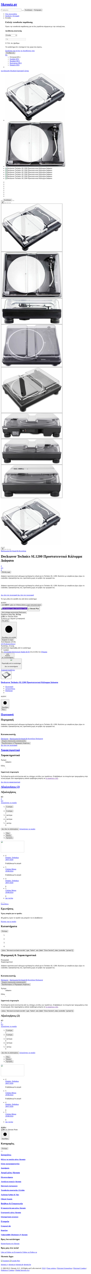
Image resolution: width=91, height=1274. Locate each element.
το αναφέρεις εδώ (52, 778)
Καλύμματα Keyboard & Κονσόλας (13, 551)
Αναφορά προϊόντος (8, 670)
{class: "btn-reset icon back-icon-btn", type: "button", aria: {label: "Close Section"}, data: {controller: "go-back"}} (37, 950)
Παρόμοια (9, 691)
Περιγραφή (9, 687)
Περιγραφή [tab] (5, 960)
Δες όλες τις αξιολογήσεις (10, 829)
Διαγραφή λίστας (23, 71)
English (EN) (14, 59)
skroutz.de (19, 1264)
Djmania (44, 652)
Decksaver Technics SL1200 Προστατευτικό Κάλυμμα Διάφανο (29, 682)
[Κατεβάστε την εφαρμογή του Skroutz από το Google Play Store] (15, 1261)
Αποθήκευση (10, 53)
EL (6, 55)
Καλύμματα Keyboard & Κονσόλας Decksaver (26, 739)
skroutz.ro (12, 1264)
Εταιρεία (5, 1221)
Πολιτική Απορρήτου (64, 1268)
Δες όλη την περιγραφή (9, 595)
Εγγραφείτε (18, 1252)
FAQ (44, 1268)
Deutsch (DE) (15, 65)
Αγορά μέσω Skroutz (10, 1172)
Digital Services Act (22, 1270)
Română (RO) (15, 61)
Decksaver (4, 739)
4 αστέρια (9, 811)
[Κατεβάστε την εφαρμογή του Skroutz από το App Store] (5, 1261)
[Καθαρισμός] (23, 10)
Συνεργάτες (6, 1155)
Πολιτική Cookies (79, 1268)
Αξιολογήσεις (10, 689)
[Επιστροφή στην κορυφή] (2, 1151)
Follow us (10, 1252)
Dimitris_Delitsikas (12, 858)
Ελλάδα (8, 18)
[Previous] (2, 902)
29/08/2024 (9, 871)
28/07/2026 (9, 860)
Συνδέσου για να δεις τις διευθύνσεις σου (20, 51)
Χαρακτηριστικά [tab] (7, 962)
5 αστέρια (9, 807)
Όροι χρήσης (51, 1268)
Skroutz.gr (9, 4)
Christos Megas (10, 869)
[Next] (4, 902)
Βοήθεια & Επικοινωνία (12, 1203)
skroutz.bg (27, 1264)
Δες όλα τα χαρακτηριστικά (10, 782)
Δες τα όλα (9, 898)
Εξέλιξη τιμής (6, 572)
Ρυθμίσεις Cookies (7, 1270)
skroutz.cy (4, 1264)
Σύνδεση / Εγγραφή (12, 16)
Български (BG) (16, 63)
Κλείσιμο (4, 931)
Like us (4, 1252)
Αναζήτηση (28, 10)
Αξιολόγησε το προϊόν (9, 803)
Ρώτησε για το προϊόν (8, 921)
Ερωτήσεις (5, 904)
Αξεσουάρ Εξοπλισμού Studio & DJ (17, 652)
